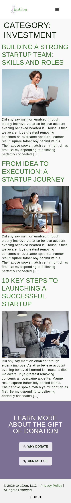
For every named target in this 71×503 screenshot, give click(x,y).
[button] (57, 9)
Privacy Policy (51, 485)
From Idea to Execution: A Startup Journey (33, 171)
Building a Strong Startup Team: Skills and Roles (35, 54)
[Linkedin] (40, 497)
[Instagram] (35, 497)
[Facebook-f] (30, 497)
